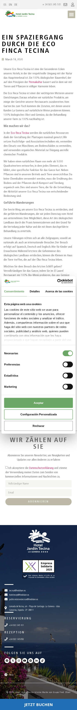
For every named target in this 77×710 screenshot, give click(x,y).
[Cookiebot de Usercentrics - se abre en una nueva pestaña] (57, 281)
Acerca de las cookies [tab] (59, 291)
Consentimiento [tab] (14, 291)
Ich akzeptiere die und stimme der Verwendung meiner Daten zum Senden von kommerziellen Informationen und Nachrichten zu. (36, 472)
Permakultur (35, 82)
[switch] (68, 364)
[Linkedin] (36, 660)
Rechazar (38, 425)
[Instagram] (18, 660)
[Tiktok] (42, 660)
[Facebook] (6, 660)
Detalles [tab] (35, 291)
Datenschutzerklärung (41, 468)
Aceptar (39, 402)
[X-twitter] (12, 660)
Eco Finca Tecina (20, 132)
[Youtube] (24, 660)
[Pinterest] (30, 660)
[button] (71, 14)
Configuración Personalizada (38, 414)
